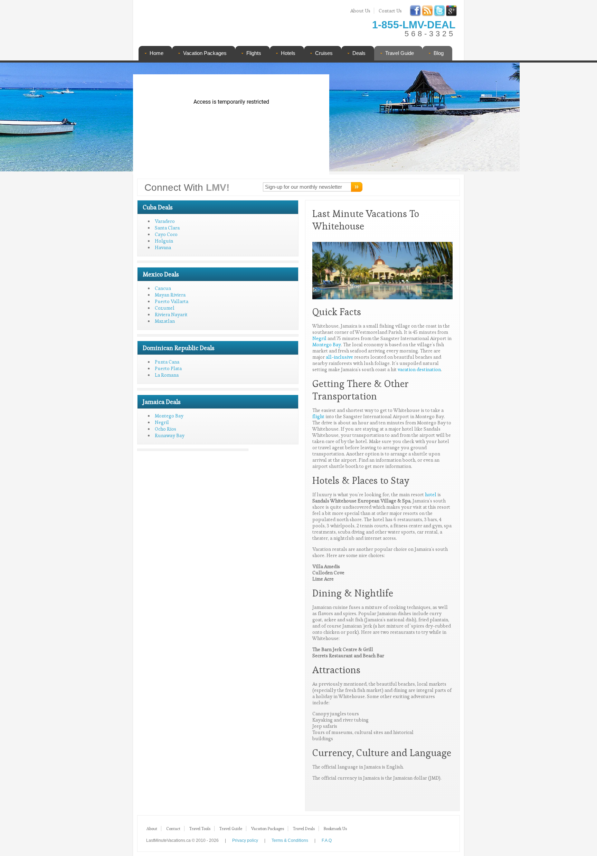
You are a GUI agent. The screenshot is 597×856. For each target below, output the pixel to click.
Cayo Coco (166, 234)
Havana (163, 247)
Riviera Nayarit (171, 314)
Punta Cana (167, 362)
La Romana (167, 375)
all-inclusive (339, 357)
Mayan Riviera (170, 295)
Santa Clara (167, 228)
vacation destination (419, 369)
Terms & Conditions (290, 840)
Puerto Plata (168, 368)
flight (318, 416)
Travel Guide (399, 53)
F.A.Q (327, 840)
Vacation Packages (205, 53)
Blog (439, 53)
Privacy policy (245, 840)
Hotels (288, 53)
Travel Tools (199, 828)
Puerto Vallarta (171, 301)
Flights (253, 53)
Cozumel (164, 308)
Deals (359, 53)
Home (156, 53)
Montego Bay (169, 416)
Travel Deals (304, 828)
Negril (162, 422)
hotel (430, 494)
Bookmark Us (335, 828)
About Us (360, 11)
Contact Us (390, 11)
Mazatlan (165, 321)
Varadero (165, 221)
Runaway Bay (169, 435)
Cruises (324, 53)
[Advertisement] (395, 119)
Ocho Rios (165, 429)
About (151, 828)
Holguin (164, 241)
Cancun (163, 288)
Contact (173, 828)
